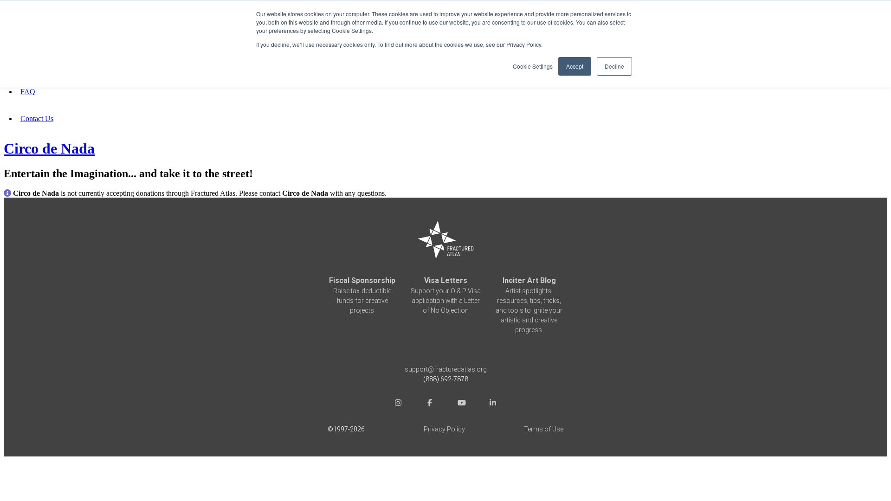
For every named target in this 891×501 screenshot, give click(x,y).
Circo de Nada (49, 148)
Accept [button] (574, 66)
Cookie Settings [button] (533, 66)
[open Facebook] (429, 404)
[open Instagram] (398, 404)
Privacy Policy (444, 429)
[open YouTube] (461, 404)
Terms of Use (543, 429)
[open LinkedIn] (493, 404)
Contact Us (36, 118)
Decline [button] (614, 66)
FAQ (27, 92)
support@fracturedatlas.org (446, 369)
